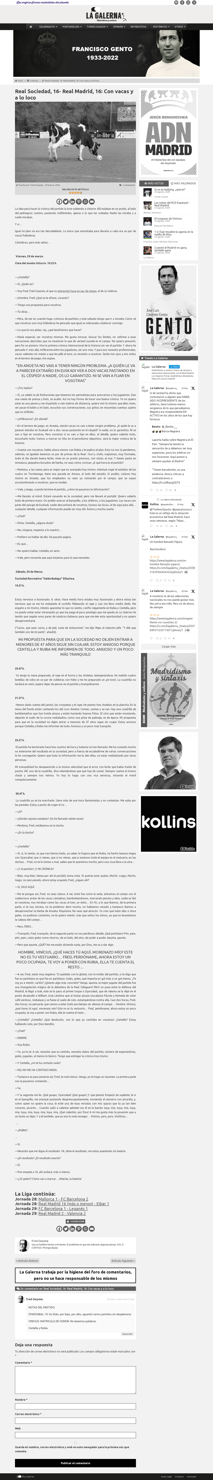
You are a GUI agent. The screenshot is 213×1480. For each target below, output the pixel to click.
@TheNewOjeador (161, 509)
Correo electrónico (28, 1414)
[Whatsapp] (85, 202)
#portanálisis (158, 549)
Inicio (20, 80)
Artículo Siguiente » (123, 1260)
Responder (127, 1334)
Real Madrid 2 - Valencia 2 (62, 1213)
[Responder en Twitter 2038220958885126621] (152, 490)
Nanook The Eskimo (163, 226)
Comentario (23, 1362)
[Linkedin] (72, 202)
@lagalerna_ (172, 388)
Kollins (154, 504)
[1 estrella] (70, 192)
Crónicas (34, 80)
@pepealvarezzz (182, 509)
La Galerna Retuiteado (171, 500)
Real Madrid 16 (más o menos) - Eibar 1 (73, 1203)
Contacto (179, 1476)
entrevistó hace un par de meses (77, 291)
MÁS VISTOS (155, 183)
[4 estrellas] (78, 192)
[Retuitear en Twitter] (158, 499)
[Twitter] (66, 202)
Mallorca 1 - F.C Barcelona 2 (63, 1199)
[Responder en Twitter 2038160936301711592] (152, 526)
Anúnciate (191, 1476)
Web (18, 1428)
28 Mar (184, 591)
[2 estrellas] (73, 192)
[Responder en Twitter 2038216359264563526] (152, 580)
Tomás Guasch (161, 197)
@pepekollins (167, 504)
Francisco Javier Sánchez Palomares (160, 241)
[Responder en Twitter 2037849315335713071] (152, 638)
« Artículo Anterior (27, 1260)
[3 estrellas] (75, 192)
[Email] (92, 202)
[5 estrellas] (81, 192)
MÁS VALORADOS (185, 183)
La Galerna (148, 257)
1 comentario (128, 185)
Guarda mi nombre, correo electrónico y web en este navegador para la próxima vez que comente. (72, 1449)
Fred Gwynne (36, 185)
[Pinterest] (79, 202)
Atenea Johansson (152, 212)
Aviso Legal (166, 1476)
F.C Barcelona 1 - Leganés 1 (63, 1208)
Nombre (21, 1399)
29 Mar (184, 388)
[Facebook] (59, 202)
